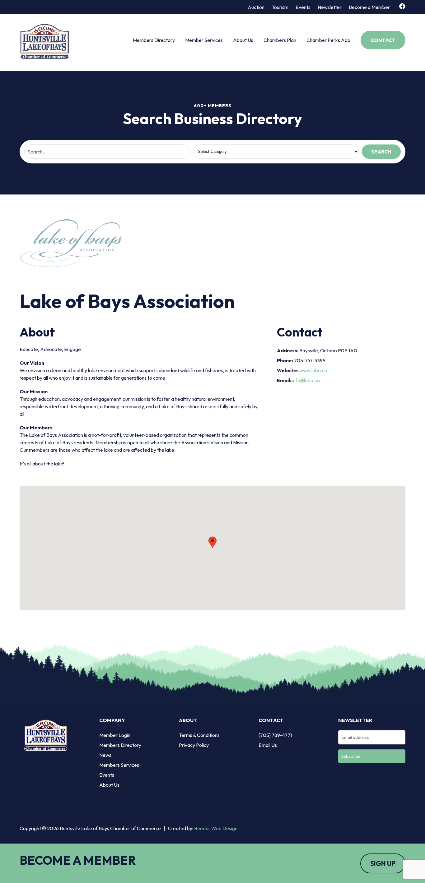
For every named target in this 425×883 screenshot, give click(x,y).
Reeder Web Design (215, 828)
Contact (383, 40)
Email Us (268, 745)
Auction (256, 7)
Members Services (119, 765)
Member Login (114, 735)
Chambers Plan (280, 40)
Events (303, 7)
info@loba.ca (306, 380)
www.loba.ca (313, 370)
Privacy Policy (194, 745)
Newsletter (330, 7)
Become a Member (369, 7)
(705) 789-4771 (275, 735)
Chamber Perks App (328, 40)
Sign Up (382, 863)
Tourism (280, 7)
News (105, 755)
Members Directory (154, 40)
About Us (243, 40)
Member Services (204, 40)
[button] (212, 542)
